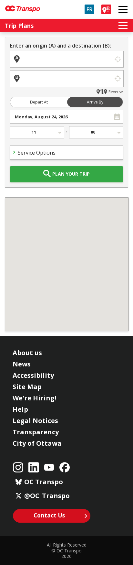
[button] (117, 116)
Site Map (27, 386)
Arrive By (95, 102)
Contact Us (49, 515)
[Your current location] (117, 59)
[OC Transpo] (22, 6)
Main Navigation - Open (123, 9)
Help (20, 409)
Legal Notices (35, 420)
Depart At (39, 102)
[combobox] (60, 116)
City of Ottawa (37, 443)
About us (27, 352)
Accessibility (33, 375)
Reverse (115, 91)
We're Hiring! (34, 398)
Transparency (36, 432)
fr (89, 9)
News (22, 364)
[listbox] (37, 132)
